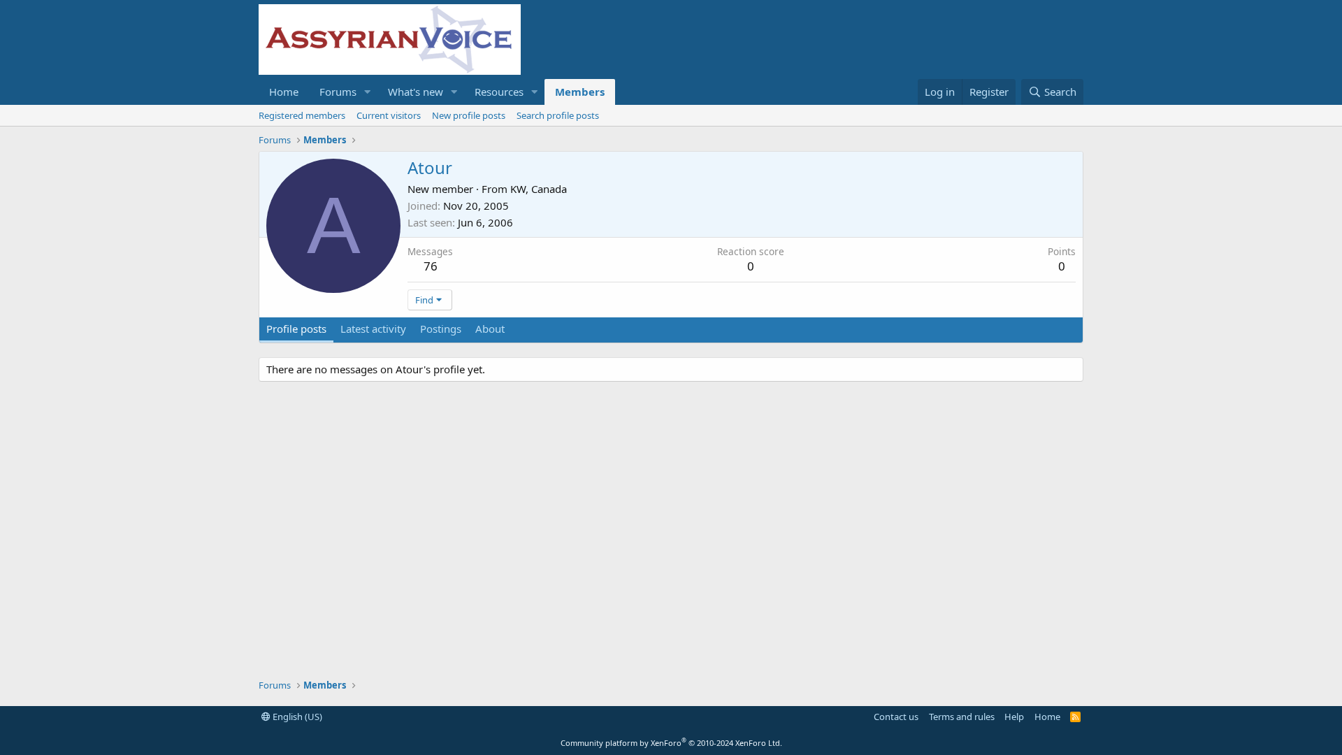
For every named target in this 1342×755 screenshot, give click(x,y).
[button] (367, 92)
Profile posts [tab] (296, 329)
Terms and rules (962, 716)
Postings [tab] (440, 329)
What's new (415, 92)
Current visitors (388, 115)
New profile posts (468, 115)
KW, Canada (538, 189)
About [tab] (490, 329)
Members (580, 92)
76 (431, 266)
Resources (499, 92)
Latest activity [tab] (373, 329)
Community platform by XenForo (671, 743)
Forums (337, 92)
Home (283, 92)
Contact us (896, 716)
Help (1014, 716)
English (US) (296, 716)
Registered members (302, 115)
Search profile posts (558, 115)
